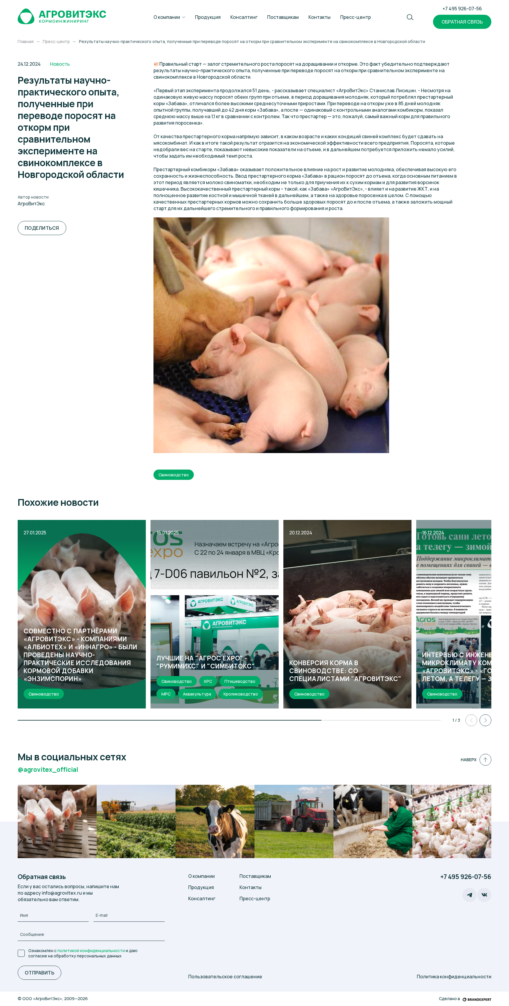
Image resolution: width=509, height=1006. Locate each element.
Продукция (208, 17)
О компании (166, 17)
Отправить (39, 972)
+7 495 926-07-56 (462, 8)
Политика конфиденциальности (454, 976)
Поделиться (42, 228)
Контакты (319, 17)
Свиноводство (173, 475)
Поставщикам (283, 17)
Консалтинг (243, 17)
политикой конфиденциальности (91, 950)
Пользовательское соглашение (225, 976)
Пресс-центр (355, 17)
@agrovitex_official (48, 770)
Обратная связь (462, 22)
